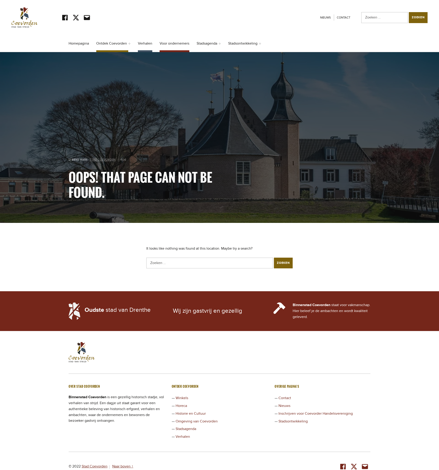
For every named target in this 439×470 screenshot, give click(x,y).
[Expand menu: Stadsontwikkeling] (260, 44)
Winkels (182, 398)
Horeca (181, 405)
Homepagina (79, 43)
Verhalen (145, 43)
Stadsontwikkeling (242, 43)
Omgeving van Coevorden (197, 421)
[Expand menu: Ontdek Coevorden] (129, 44)
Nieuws (325, 17)
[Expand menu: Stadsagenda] (220, 44)
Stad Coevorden (94, 466)
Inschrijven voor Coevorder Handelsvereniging (315, 413)
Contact (343, 17)
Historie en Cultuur (191, 413)
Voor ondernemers (174, 43)
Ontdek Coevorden (111, 43)
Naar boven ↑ (122, 466)
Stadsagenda (207, 43)
